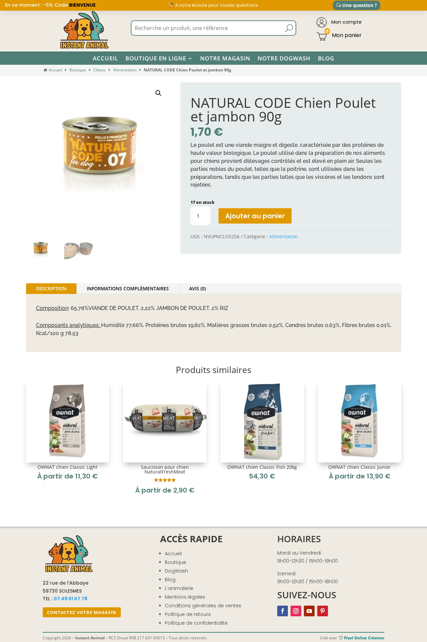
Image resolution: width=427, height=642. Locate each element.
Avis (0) (197, 288)
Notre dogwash (284, 58)
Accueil (105, 58)
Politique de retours (188, 614)
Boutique (77, 70)
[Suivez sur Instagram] (296, 611)
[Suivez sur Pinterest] (322, 611)
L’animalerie (179, 588)
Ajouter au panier (255, 216)
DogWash (176, 571)
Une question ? (359, 5)
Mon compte (346, 22)
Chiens (99, 70)
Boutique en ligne (155, 58)
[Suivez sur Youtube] (309, 611)
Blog (326, 58)
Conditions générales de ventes (203, 605)
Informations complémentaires (128, 288)
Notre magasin (225, 58)
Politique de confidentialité (196, 623)
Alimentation (125, 70)
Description (51, 288)
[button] (158, 93)
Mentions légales (185, 597)
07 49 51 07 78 (70, 598)
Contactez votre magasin (81, 612)
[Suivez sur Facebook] (282, 611)
